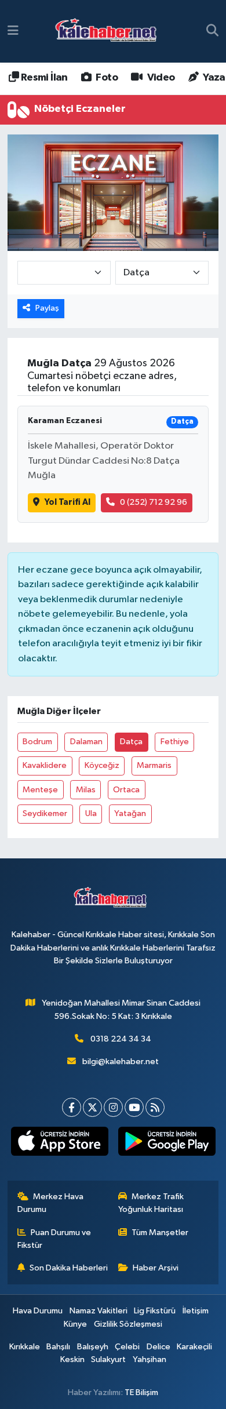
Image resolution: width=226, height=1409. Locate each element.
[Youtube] (134, 1107)
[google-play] (166, 1143)
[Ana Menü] (13, 31)
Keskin (72, 1359)
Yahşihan (149, 1359)
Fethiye (175, 741)
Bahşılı (58, 1346)
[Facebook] (71, 1107)
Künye (75, 1324)
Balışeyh (92, 1346)
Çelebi (127, 1346)
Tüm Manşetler (160, 1232)
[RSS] (155, 1107)
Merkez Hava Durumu (50, 1203)
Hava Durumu (38, 1310)
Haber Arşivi (155, 1268)
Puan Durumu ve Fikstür (54, 1239)
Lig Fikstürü (155, 1310)
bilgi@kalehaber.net (120, 1061)
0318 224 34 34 (120, 1039)
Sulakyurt (108, 1359)
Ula (91, 813)
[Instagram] (113, 1107)
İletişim (196, 1310)
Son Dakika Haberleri (69, 1268)
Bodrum (37, 741)
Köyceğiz (102, 765)
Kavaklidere (45, 765)
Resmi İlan (43, 77)
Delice (158, 1346)
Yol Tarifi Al (67, 502)
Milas (86, 789)
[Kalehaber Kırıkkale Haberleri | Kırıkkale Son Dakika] (109, 31)
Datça (131, 741)
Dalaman (86, 741)
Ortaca (126, 789)
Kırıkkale (24, 1346)
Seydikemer (45, 813)
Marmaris (154, 765)
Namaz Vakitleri (98, 1310)
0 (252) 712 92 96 (153, 502)
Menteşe (40, 789)
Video (159, 77)
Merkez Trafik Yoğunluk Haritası (151, 1203)
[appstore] (59, 1143)
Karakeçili (194, 1346)
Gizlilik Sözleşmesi (128, 1324)
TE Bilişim (141, 1392)
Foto (106, 77)
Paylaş (47, 308)
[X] (92, 1107)
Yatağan (130, 813)
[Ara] (212, 31)
